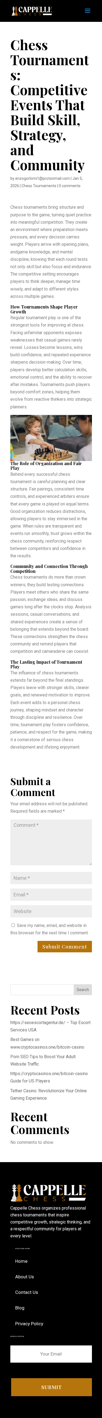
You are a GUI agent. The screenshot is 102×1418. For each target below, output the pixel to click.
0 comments (70, 186)
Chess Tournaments (38, 186)
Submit (51, 1387)
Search (83, 990)
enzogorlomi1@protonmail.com (42, 178)
